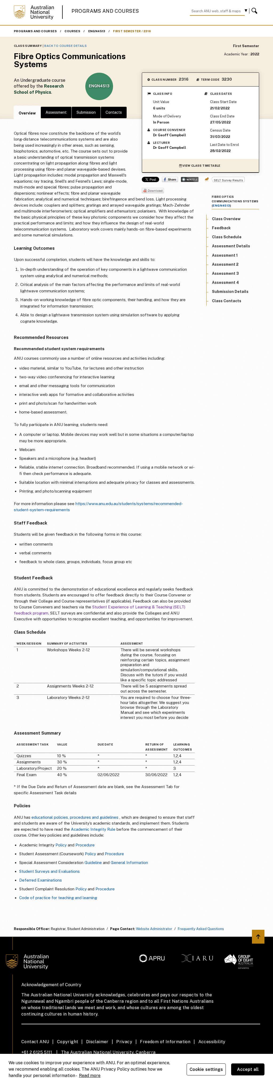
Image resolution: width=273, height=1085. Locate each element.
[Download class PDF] (153, 191)
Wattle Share (190, 179)
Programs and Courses (105, 11)
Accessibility (212, 1041)
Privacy (124, 1041)
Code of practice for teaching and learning (58, 897)
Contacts (114, 112)
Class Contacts (226, 301)
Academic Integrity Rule (93, 829)
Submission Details (230, 291)
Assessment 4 (225, 282)
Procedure (85, 845)
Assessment (56, 112)
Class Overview (226, 219)
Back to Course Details (65, 45)
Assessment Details (231, 246)
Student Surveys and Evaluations (49, 871)
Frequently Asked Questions (201, 929)
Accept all (248, 1069)
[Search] (255, 11)
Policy (61, 845)
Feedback (221, 228)
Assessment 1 (225, 255)
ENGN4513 (96, 31)
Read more (90, 1075)
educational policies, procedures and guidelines (74, 817)
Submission (86, 112)
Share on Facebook (170, 179)
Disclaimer (97, 1041)
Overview (27, 113)
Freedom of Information (165, 1041)
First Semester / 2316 (132, 31)
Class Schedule (227, 237)
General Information (129, 862)
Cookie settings (206, 1069)
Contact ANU (35, 1041)
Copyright (67, 1041)
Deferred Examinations (40, 880)
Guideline (93, 862)
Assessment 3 (225, 273)
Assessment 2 (225, 264)
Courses (72, 31)
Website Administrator (154, 929)
